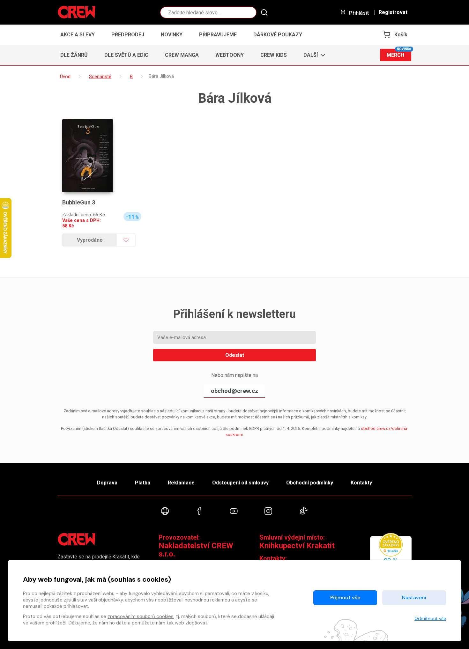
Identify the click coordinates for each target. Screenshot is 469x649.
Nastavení (414, 597)
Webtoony (229, 55)
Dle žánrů (74, 55)
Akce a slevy (77, 35)
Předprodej (127, 35)
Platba (142, 483)
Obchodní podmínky (309, 483)
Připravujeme (218, 35)
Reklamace (181, 483)
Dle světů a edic (126, 55)
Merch (399, 53)
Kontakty (361, 483)
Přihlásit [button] (358, 13)
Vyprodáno (90, 240)
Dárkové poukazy (277, 35)
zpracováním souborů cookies (141, 616)
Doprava (107, 483)
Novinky (171, 35)
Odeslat (234, 355)
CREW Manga (182, 55)
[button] (312, 55)
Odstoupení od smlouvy (240, 483)
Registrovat (393, 12)
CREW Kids (273, 55)
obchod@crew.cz (234, 390)
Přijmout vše (345, 597)
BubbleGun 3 (78, 202)
